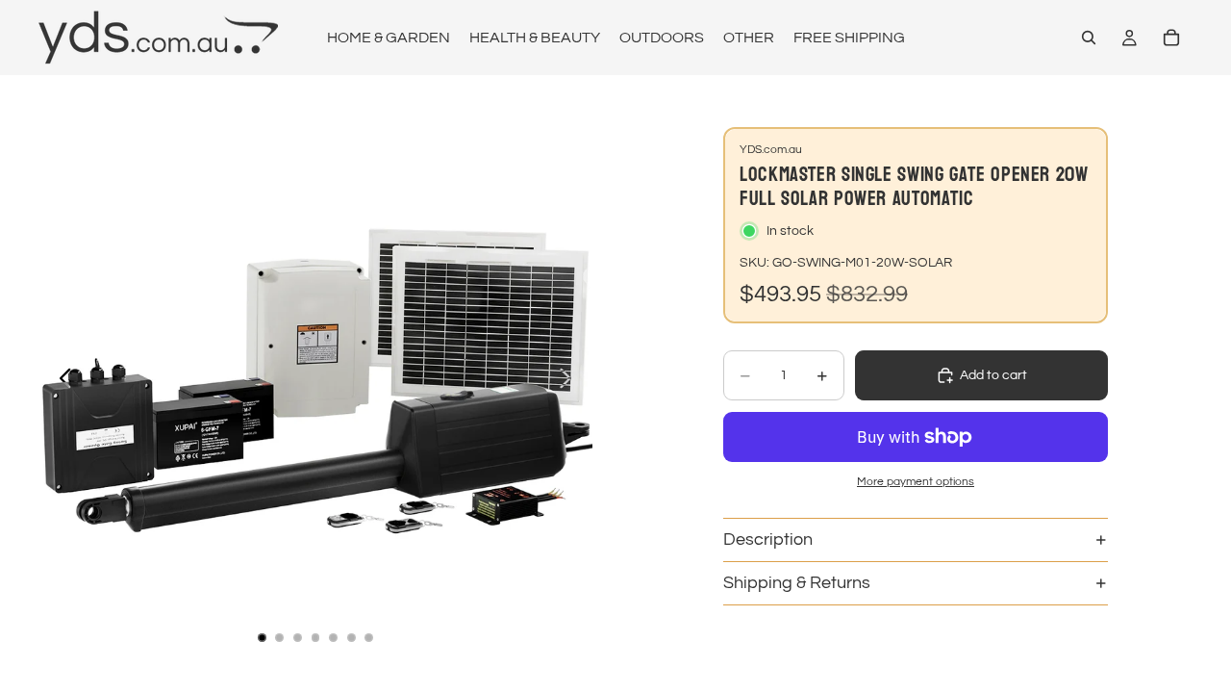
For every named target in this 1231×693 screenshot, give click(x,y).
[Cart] (1171, 37)
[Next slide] (570, 381)
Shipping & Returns (796, 583)
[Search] (1089, 37)
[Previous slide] (60, 381)
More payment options (915, 481)
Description (768, 539)
